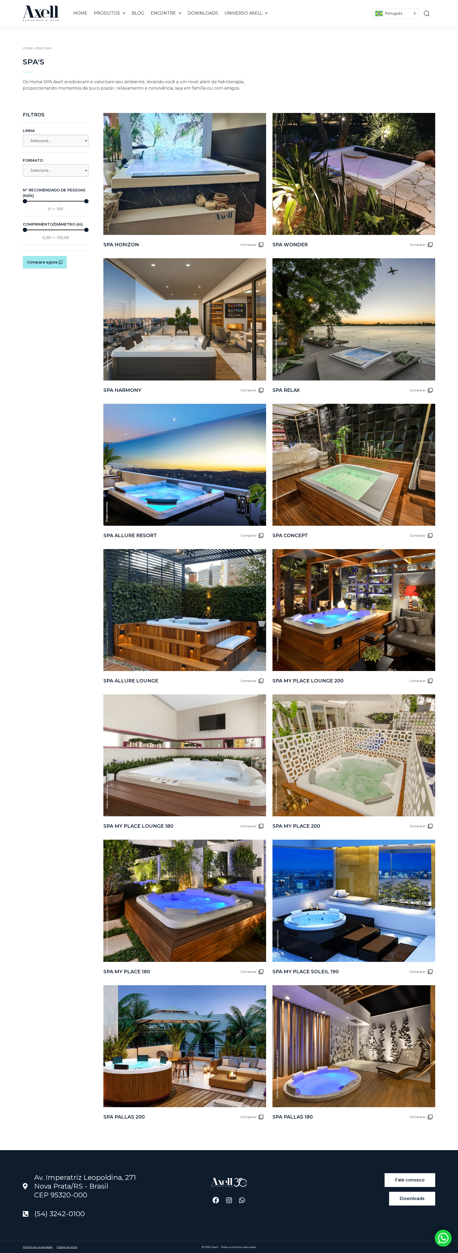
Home (80, 13)
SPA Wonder (290, 245)
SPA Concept (290, 535)
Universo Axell (243, 13)
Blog (138, 13)
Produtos (107, 13)
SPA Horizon (121, 245)
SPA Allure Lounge (130, 681)
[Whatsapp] (242, 1200)
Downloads (203, 13)
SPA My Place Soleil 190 (305, 972)
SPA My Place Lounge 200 (308, 681)
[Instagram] (229, 1200)
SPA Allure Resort (130, 535)
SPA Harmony (122, 390)
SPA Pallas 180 (292, 1117)
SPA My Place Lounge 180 (138, 826)
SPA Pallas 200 (124, 1117)
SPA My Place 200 (296, 826)
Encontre (163, 13)
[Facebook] (216, 1200)
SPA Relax (286, 390)
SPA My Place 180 (126, 972)
